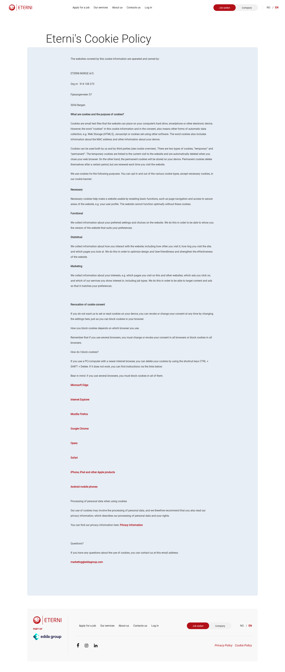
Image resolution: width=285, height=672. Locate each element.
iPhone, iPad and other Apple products (93, 472)
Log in (148, 7)
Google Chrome (80, 428)
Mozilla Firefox (79, 414)
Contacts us (134, 7)
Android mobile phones (84, 486)
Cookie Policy (243, 645)
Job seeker (224, 7)
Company (247, 7)
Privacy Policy (223, 645)
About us (117, 7)
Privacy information (131, 525)
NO (270, 7)
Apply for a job (81, 7)
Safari (74, 457)
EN (276, 7)
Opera (74, 443)
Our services (101, 7)
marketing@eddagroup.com (87, 562)
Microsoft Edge (79, 385)
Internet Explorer (80, 399)
